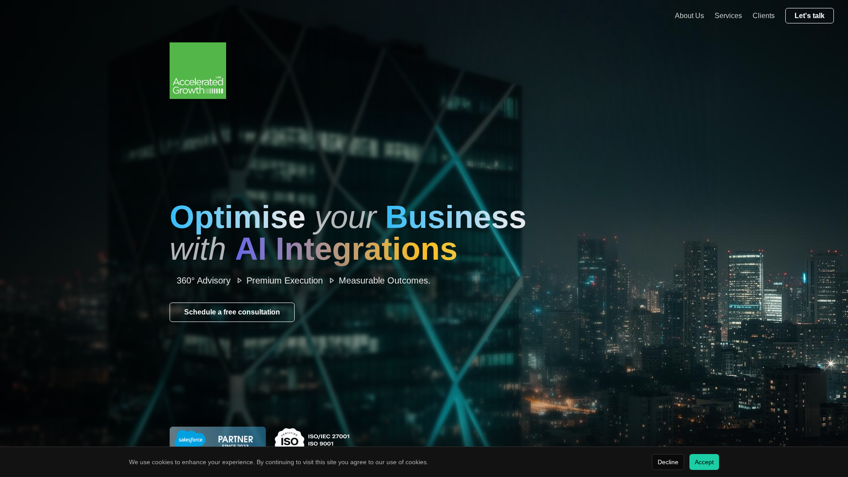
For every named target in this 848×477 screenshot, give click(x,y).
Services (728, 15)
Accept (704, 462)
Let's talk (810, 15)
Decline (668, 462)
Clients (764, 15)
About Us (689, 15)
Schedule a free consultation (232, 312)
